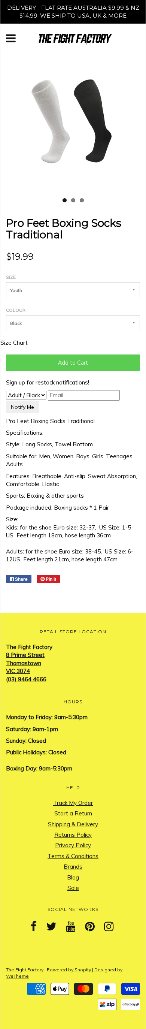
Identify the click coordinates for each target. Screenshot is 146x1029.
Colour (15, 310)
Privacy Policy (73, 845)
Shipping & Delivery (73, 824)
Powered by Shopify (69, 969)
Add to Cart (73, 362)
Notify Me (22, 407)
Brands (73, 866)
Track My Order (73, 802)
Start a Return (73, 813)
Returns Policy (73, 834)
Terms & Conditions (73, 856)
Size (11, 277)
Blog (73, 877)
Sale (73, 887)
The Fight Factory (24, 969)
